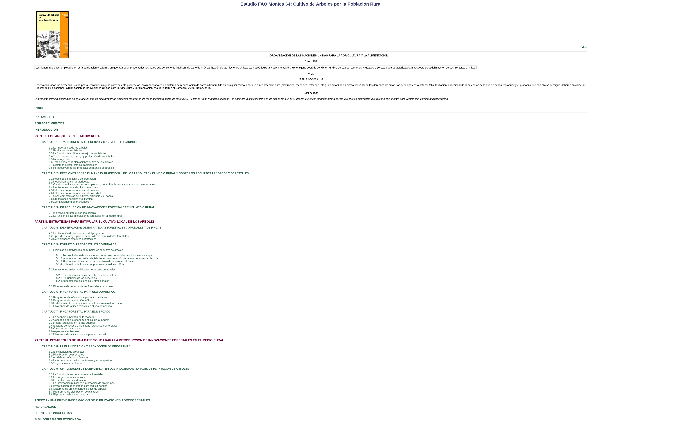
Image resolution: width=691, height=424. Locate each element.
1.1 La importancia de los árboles (68, 147)
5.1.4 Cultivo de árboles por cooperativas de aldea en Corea (91, 264)
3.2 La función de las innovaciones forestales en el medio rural (85, 215)
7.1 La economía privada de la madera (71, 317)
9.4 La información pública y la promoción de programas (82, 383)
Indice (583, 47)
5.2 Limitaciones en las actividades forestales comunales (82, 269)
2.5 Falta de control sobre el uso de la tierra (74, 190)
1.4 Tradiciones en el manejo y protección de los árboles (82, 156)
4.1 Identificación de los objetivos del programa (76, 233)
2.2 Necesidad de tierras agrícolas (69, 181)
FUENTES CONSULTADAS (53, 413)
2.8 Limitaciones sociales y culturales (71, 198)
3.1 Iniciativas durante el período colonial (72, 212)
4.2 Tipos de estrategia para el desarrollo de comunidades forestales (89, 236)
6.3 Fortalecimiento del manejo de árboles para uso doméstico (85, 303)
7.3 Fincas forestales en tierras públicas (72, 322)
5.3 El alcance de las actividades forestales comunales (81, 286)
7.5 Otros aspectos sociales (65, 328)
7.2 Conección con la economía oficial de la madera (79, 319)
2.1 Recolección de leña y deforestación (72, 178)
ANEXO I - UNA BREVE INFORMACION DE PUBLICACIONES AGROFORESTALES (92, 400)
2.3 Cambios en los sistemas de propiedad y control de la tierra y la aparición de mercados (102, 184)
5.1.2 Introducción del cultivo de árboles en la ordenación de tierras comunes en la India (107, 258)
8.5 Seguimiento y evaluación (66, 363)
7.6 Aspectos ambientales (64, 331)
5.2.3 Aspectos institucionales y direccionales (82, 280)
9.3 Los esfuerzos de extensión (67, 380)
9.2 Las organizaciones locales (67, 377)
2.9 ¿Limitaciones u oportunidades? (70, 201)
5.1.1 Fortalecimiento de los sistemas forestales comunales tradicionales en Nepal (104, 255)
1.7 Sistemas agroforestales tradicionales (73, 164)
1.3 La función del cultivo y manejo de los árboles (77, 153)
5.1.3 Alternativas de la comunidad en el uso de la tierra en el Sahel (95, 261)
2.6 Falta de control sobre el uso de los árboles (76, 193)
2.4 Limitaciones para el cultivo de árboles (73, 187)
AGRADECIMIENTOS (49, 123)
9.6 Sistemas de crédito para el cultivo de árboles (78, 388)
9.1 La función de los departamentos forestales (76, 374)
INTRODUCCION (46, 129)
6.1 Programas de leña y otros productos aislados (78, 297)
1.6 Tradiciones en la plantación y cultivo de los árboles (81, 162)
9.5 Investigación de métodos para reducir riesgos (78, 385)
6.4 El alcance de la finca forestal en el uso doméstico (80, 306)
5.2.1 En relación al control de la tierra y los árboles (86, 275)
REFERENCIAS (45, 407)
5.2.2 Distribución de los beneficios (76, 278)
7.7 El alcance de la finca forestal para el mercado (78, 334)
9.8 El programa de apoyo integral (68, 394)
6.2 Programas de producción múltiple (71, 300)
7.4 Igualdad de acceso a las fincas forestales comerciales (83, 325)
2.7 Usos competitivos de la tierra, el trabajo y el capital (81, 196)
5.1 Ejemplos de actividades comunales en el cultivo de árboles (86, 250)
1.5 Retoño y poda (59, 159)
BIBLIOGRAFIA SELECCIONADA (58, 419)
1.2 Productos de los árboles (65, 150)
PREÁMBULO (44, 117)
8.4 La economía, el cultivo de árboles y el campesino (80, 360)
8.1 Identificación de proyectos (67, 351)
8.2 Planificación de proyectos (66, 354)
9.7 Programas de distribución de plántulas (74, 391)
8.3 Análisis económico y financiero (69, 357)
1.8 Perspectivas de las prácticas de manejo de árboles (81, 167)
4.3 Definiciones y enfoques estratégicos (72, 239)
